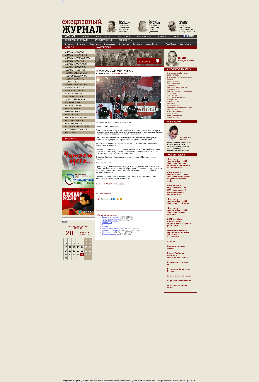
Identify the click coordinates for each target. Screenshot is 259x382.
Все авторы (70, 132)
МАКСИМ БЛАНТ (72, 114)
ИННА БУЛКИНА (72, 108)
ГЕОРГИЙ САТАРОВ (74, 97)
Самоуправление (103, 40)
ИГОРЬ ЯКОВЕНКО (73, 105)
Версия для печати (103, 193)
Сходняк (171, 241)
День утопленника (174, 115)
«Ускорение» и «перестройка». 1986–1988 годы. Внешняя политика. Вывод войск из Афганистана (178, 163)
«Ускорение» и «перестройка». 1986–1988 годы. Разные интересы (177, 211)
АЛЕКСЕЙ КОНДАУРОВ (75, 67)
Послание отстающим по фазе (179, 107)
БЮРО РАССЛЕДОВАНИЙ (168, 36)
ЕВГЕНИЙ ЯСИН (72, 102)
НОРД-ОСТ (171, 103)
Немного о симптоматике (177, 87)
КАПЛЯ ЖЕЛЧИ (144, 36)
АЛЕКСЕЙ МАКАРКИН (75, 70)
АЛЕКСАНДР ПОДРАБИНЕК (77, 58)
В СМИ (104, 225)
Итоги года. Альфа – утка (177, 73)
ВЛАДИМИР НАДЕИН (74, 91)
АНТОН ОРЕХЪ (72, 82)
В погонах (81, 44)
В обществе (124, 44)
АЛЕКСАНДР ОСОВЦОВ (76, 55)
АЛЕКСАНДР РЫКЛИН (75, 61)
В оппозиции (95, 44)
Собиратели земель (110, 234)
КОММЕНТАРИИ (103, 36)
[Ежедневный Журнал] (82, 32)
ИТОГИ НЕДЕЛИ (124, 36)
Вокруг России (152, 44)
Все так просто (108, 232)
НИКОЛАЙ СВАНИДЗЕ (75, 120)
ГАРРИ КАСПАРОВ (73, 94)
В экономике (109, 44)
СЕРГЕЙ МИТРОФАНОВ (76, 129)
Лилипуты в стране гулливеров (114, 228)
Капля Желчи (185, 44)
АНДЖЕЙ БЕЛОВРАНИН (76, 76)
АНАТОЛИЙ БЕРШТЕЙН (76, 73)
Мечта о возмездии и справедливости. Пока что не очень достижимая (178, 233)
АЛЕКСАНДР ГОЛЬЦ (74, 52)
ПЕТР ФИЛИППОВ (73, 123)
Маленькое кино (173, 83)
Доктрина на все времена (179, 276)
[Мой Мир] (121, 199)
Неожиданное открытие (111, 230)
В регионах (137, 44)
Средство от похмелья (111, 217)
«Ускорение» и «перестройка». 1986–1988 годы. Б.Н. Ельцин (178, 201)
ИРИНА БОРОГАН (73, 111)
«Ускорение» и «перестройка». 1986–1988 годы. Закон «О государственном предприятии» (177, 189)
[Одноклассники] (118, 199)
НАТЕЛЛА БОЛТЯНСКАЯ (76, 117)
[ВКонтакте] (112, 199)
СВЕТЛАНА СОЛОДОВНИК (77, 126)
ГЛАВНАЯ (85, 36)
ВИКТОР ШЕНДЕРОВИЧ (76, 85)
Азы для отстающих (175, 111)
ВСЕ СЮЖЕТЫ (125, 40)
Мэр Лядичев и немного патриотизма (176, 98)
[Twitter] (115, 199)
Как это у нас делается (111, 219)
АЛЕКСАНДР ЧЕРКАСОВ (76, 64)
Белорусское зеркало (76, 40)
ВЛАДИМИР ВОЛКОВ (74, 88)
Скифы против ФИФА (110, 221)
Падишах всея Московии (179, 280)
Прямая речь (107, 223)
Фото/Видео (171, 44)
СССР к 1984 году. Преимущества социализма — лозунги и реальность (179, 222)
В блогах (105, 226)
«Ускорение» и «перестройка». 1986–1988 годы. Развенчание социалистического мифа (178, 176)
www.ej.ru (70, 36)
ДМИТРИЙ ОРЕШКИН (75, 99)
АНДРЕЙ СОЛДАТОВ (74, 79)
